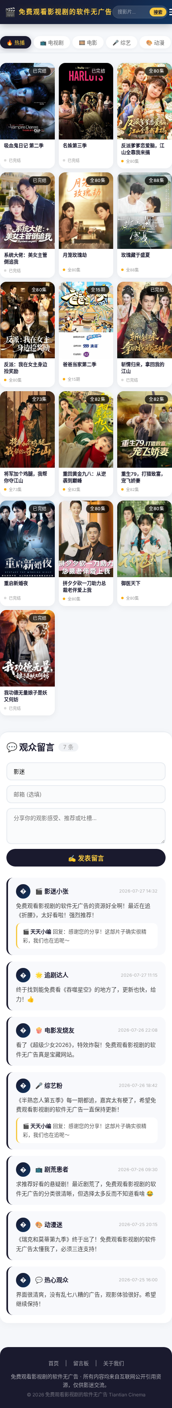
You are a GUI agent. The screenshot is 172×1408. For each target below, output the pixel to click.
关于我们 (113, 1363)
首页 (53, 1363)
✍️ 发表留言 (86, 858)
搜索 (158, 12)
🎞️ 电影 (88, 43)
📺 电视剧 (52, 43)
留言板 (81, 1363)
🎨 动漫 (155, 43)
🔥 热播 (15, 43)
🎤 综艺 (121, 43)
